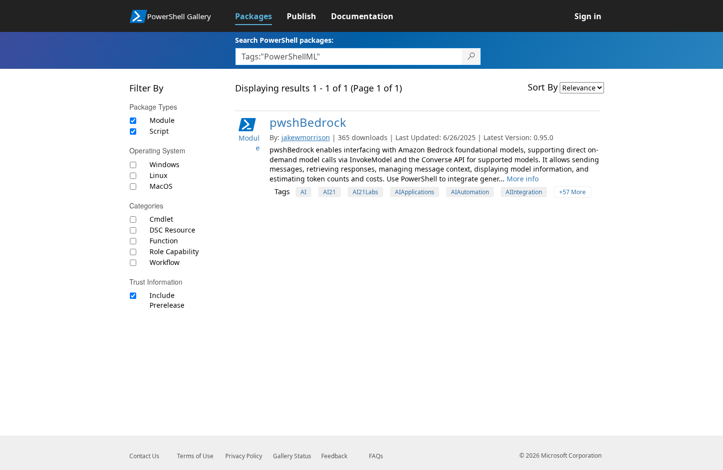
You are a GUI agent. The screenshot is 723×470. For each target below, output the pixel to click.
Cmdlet (161, 219)
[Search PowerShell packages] (471, 56)
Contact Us (144, 456)
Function (164, 240)
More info (523, 178)
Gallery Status (292, 456)
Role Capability (174, 251)
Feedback (334, 456)
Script (159, 131)
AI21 (329, 192)
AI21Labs (365, 192)
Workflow (165, 262)
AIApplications (414, 192)
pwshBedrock (308, 122)
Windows (165, 164)
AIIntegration (524, 192)
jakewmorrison (305, 137)
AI (303, 192)
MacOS (161, 186)
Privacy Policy (243, 456)
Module (162, 120)
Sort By (543, 87)
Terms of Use (195, 456)
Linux (158, 175)
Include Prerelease (167, 300)
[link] (261, 16)
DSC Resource (172, 230)
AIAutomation (470, 192)
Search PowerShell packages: (284, 40)
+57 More (572, 192)
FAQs (376, 456)
